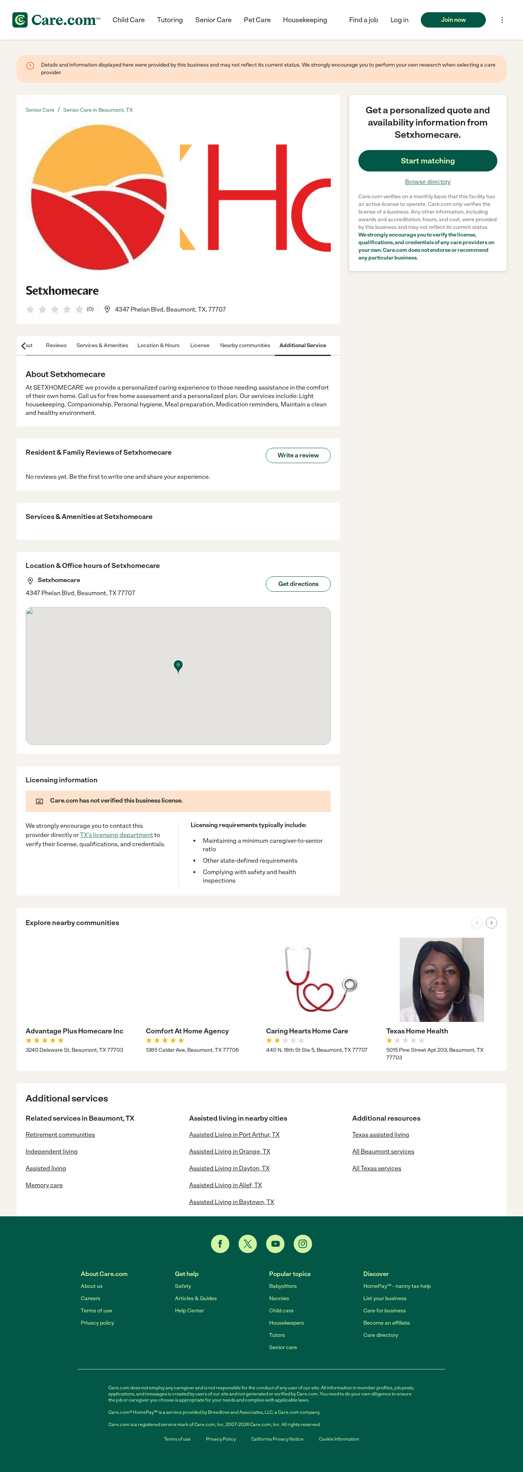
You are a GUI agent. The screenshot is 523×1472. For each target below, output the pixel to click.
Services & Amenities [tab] (102, 345)
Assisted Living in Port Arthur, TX (234, 1134)
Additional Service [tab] (302, 345)
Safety (183, 1286)
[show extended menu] (502, 20)
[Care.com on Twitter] (248, 1244)
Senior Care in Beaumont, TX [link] (98, 110)
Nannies (279, 1298)
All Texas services (376, 1168)
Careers (90, 1298)
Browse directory (428, 182)
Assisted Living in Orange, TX (229, 1151)
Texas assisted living (380, 1134)
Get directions (298, 583)
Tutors (277, 1335)
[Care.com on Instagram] (303, 1244)
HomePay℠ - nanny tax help (397, 1286)
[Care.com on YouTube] (275, 1244)
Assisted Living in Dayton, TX (229, 1168)
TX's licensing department (116, 835)
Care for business (384, 1310)
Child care (281, 1310)
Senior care (283, 1347)
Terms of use (96, 1310)
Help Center (189, 1310)
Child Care (129, 20)
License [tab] (199, 345)
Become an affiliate (386, 1323)
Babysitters (283, 1286)
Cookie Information (339, 1439)
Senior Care (213, 20)
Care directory (380, 1335)
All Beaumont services (383, 1151)
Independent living (52, 1151)
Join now (453, 19)
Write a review (298, 455)
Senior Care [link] (40, 110)
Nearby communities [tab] (245, 345)
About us (92, 1286)
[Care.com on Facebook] (220, 1244)
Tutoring (170, 20)
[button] (400, 19)
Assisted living (46, 1168)
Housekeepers (286, 1323)
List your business (385, 1298)
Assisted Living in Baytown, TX (231, 1202)
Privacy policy (97, 1323)
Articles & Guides (196, 1298)
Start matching (428, 160)
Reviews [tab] (56, 345)
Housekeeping (305, 20)
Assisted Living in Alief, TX (225, 1185)
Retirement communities (60, 1134)
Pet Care (257, 20)
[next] (491, 923)
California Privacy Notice (277, 1439)
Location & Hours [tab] (158, 345)
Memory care (44, 1185)
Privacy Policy (221, 1439)
